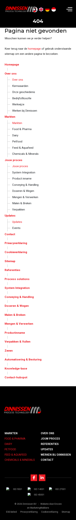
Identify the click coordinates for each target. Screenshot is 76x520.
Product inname (22, 178)
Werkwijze (18, 104)
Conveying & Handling (25, 184)
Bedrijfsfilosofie (21, 98)
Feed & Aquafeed (22, 147)
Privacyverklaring (16, 243)
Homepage (12, 64)
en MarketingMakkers (38, 508)
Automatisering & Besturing (23, 359)
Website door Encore (51, 504)
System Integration (23, 172)
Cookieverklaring (16, 252)
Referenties (12, 270)
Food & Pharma (22, 129)
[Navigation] (69, 9)
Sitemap (10, 261)
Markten (10, 116)
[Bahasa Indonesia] (53, 9)
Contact (10, 234)
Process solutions (17, 279)
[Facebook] (34, 477)
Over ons (11, 73)
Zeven (9, 350)
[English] (41, 9)
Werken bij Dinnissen (24, 110)
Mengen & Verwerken (25, 197)
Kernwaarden (20, 86)
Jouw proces (13, 160)
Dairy (15, 135)
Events (16, 228)
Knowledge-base (16, 368)
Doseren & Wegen (23, 191)
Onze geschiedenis (23, 92)
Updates (10, 215)
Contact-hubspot (16, 377)
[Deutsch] (47, 9)
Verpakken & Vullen (17, 341)
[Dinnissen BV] (21, 9)
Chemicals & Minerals (25, 154)
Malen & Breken (21, 203)
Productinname (15, 332)
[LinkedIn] (42, 477)
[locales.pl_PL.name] (60, 9)
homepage (34, 48)
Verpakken (18, 209)
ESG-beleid (11, 512)
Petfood (17, 141)
